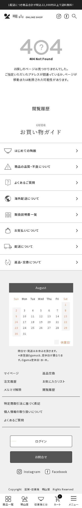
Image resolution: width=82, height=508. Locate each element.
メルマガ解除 (13, 389)
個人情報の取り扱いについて (23, 412)
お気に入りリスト (53, 381)
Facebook (59, 472)
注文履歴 (10, 381)
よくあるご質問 (14, 420)
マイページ (11, 373)
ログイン (41, 441)
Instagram (32, 472)
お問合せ (41, 457)
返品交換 (48, 373)
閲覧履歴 (48, 389)
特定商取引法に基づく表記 (22, 403)
